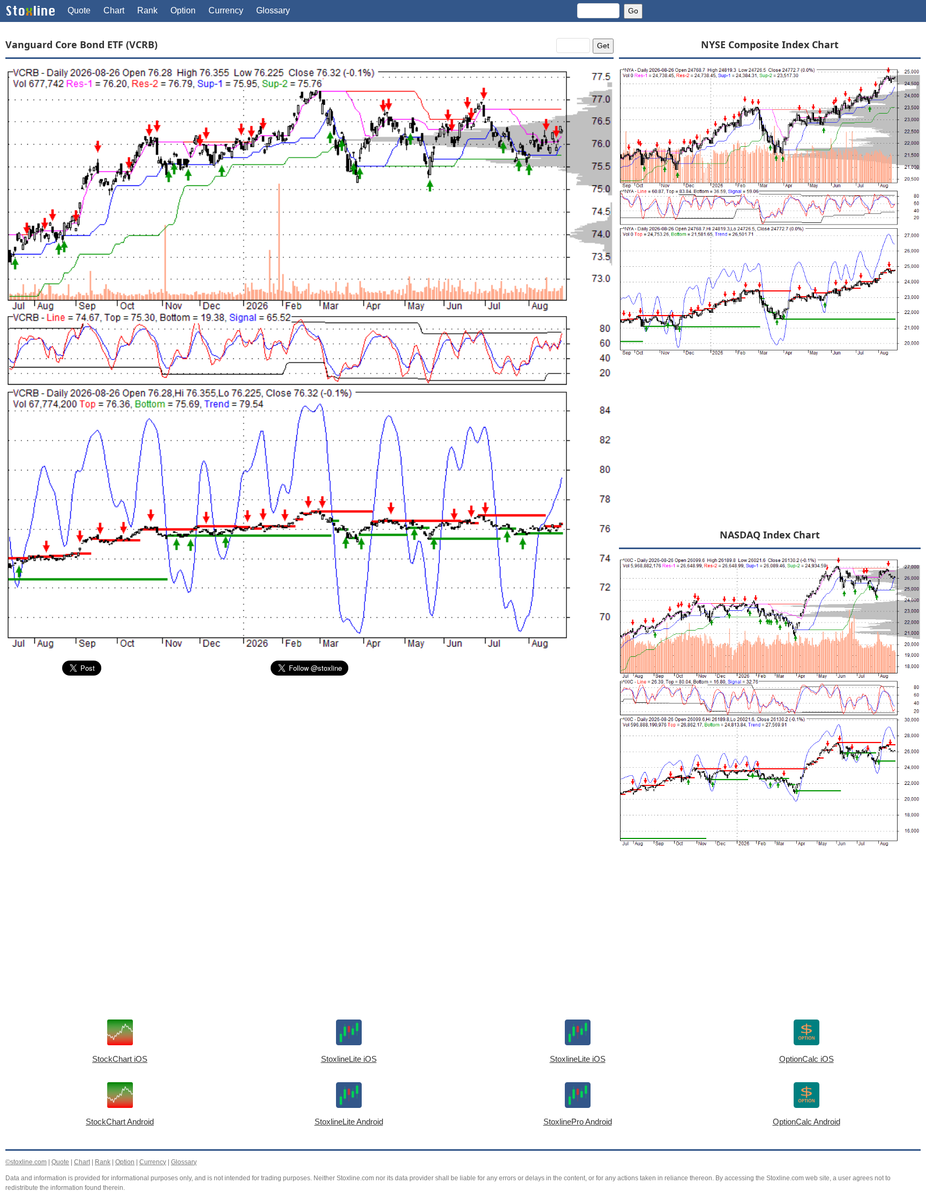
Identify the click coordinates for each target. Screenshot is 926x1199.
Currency (225, 10)
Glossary (273, 10)
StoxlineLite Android (349, 1121)
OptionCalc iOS (806, 1058)
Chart (113, 10)
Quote (79, 10)
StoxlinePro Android (577, 1121)
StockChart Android (120, 1121)
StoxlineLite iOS (349, 1058)
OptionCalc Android (806, 1121)
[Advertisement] (309, 765)
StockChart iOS (119, 1058)
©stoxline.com (26, 1162)
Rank (147, 10)
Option (183, 10)
